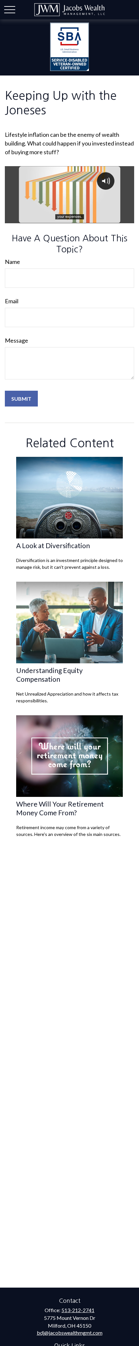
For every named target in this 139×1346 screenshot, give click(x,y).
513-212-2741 (77, 1310)
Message (16, 340)
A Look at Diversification (53, 545)
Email (11, 301)
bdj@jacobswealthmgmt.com (69, 1333)
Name (12, 261)
